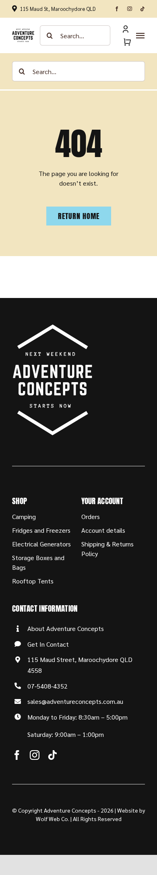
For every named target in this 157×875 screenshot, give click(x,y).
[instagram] (129, 8)
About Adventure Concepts (65, 628)
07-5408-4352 (47, 686)
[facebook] (116, 8)
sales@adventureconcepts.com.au (75, 701)
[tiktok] (142, 8)
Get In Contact (48, 644)
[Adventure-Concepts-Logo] (23, 31)
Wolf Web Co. (52, 818)
